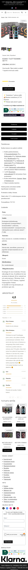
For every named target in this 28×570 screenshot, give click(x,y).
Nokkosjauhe (8, 156)
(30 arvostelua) (11, 81)
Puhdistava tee (10, 180)
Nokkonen (7, 470)
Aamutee (19, 178)
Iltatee (24, 178)
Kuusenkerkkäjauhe (11, 154)
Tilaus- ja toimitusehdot (10, 499)
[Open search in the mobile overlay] (22, 12)
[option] (9, 49)
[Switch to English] (16, 8)
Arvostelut (14, 134)
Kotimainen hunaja (9, 461)
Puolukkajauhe (8, 160)
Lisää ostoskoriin (8, 89)
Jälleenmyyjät (7, 490)
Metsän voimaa (21, 442)
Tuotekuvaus (14, 124)
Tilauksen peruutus (9, 501)
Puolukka (6, 475)
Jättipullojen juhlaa (20, 418)
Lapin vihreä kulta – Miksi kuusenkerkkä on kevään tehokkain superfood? (14, 2)
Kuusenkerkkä (8, 464)
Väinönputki (7, 479)
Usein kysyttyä (14, 138)
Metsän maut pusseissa (7, 443)
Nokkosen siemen (21, 156)
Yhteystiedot (7, 495)
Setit (6, 17)
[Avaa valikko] (2, 12)
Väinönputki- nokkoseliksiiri (17, 167)
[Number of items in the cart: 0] (25, 12)
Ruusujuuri (7, 477)
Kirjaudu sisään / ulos (10, 497)
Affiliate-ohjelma (8, 488)
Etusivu (2, 17)
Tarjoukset (13, 55)
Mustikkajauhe (12, 158)
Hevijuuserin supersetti (7, 418)
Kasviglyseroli (8, 459)
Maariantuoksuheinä (9, 466)
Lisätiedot (14, 129)
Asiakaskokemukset (9, 492)
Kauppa (6, 486)
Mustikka (6, 468)
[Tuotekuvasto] (14, 32)
